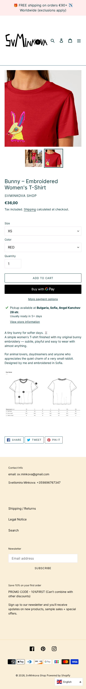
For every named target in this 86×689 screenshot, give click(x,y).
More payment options (43, 299)
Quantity (10, 256)
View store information (25, 321)
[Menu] (79, 40)
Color (8, 239)
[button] (69, 682)
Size (7, 223)
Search (13, 530)
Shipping (30, 209)
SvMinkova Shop (36, 675)
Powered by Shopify (58, 675)
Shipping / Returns (22, 508)
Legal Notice (17, 519)
